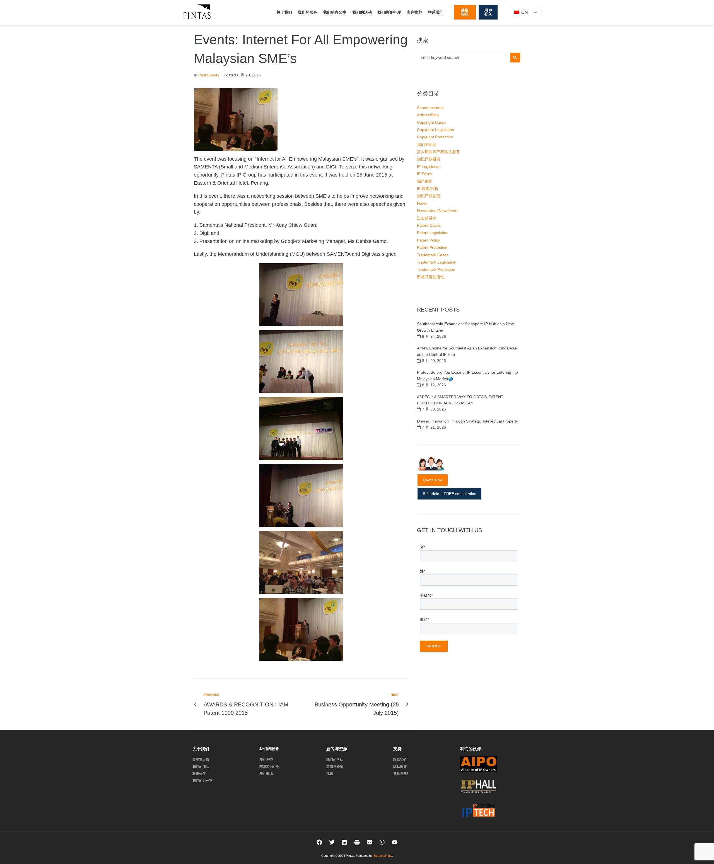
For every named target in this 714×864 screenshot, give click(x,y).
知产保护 (425, 181)
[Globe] (357, 842)
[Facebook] (319, 842)
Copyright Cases (431, 122)
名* (422, 547)
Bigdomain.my (382, 855)
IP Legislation (429, 166)
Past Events (208, 75)
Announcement (430, 107)
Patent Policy (428, 240)
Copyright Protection (435, 137)
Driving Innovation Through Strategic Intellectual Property (467, 421)
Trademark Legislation (436, 262)
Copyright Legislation (435, 129)
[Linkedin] (344, 842)
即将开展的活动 (430, 277)
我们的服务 (307, 12)
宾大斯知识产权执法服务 (438, 151)
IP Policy (424, 174)
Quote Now (433, 480)
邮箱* (424, 619)
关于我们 (284, 12)
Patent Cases (429, 225)
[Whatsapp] (382, 842)
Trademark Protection (436, 269)
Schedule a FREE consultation (449, 493)
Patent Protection (432, 247)
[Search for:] (462, 57)
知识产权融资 (428, 159)
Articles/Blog (428, 115)
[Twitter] (331, 842)
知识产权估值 (428, 196)
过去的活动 (426, 218)
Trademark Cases (432, 255)
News (422, 203)
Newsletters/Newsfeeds (437, 210)
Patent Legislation (432, 232)
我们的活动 (362, 12)
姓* (422, 571)
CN (524, 12)
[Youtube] (394, 842)
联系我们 (435, 12)
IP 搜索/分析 (427, 188)
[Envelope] (369, 842)
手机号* (426, 595)
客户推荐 (414, 12)
